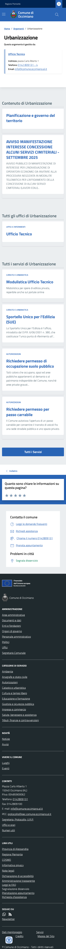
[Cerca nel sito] (55, 14)
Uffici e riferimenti (15, 226)
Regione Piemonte (12, 3)
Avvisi (5, 744)
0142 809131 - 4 (28, 65)
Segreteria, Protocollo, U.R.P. (18, 819)
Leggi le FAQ (9, 885)
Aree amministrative (13, 615)
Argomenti (18, 28)
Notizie (6, 739)
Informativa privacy (13, 865)
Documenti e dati (11, 620)
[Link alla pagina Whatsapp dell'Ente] (4, 914)
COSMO (6, 860)
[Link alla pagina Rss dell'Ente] (10, 914)
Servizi (39, 932)
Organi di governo (12, 631)
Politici (5, 642)
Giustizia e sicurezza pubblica (18, 704)
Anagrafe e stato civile (14, 677)
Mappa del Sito (46, 936)
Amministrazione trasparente (18, 881)
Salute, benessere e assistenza (19, 715)
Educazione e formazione (16, 699)
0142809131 (20, 799)
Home (7, 28)
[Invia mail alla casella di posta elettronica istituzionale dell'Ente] (27, 808)
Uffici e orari (8, 825)
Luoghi (5, 763)
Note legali (8, 871)
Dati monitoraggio (12, 932)
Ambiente (7, 671)
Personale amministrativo (16, 637)
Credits (19, 936)
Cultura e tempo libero (14, 693)
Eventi (5, 768)
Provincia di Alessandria (15, 849)
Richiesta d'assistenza (14, 897)
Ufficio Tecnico (16, 54)
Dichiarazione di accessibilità (18, 876)
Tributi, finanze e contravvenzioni (20, 720)
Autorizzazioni (13, 354)
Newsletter (8, 919)
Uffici (5, 647)
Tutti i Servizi (33, 452)
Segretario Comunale (14, 653)
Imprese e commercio (14, 709)
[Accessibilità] (9, 940)
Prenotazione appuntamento (18, 893)
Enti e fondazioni (11, 626)
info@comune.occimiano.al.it (31, 69)
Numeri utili (8, 830)
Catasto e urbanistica (17, 275)
